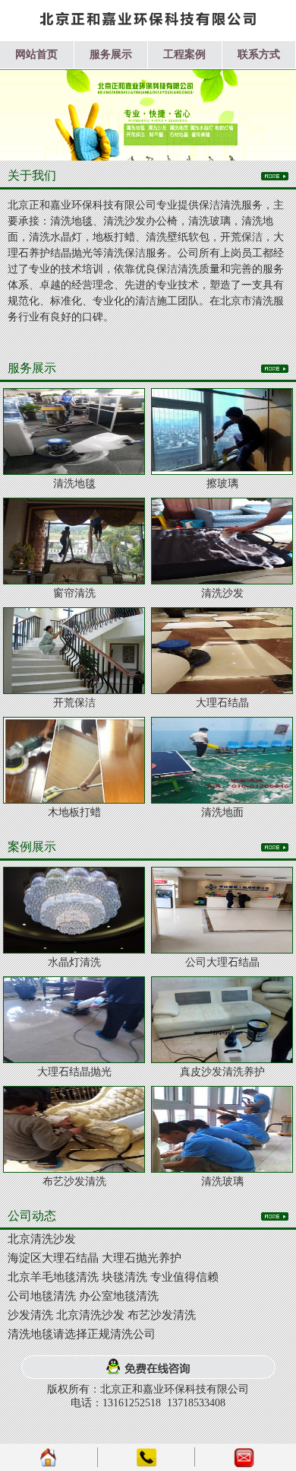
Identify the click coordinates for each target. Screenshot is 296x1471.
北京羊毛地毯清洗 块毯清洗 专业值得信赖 (113, 1277)
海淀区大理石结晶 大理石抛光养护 (94, 1258)
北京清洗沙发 (42, 1239)
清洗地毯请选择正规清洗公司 (82, 1334)
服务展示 (111, 54)
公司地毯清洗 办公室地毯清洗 (83, 1296)
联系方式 (259, 54)
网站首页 (36, 54)
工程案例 (184, 54)
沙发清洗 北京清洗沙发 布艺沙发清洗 (102, 1315)
